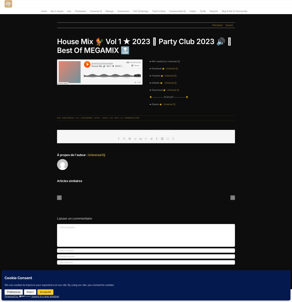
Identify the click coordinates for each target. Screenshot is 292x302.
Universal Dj (172, 68)
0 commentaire (131, 118)
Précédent (217, 25)
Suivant (229, 25)
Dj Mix (115, 118)
